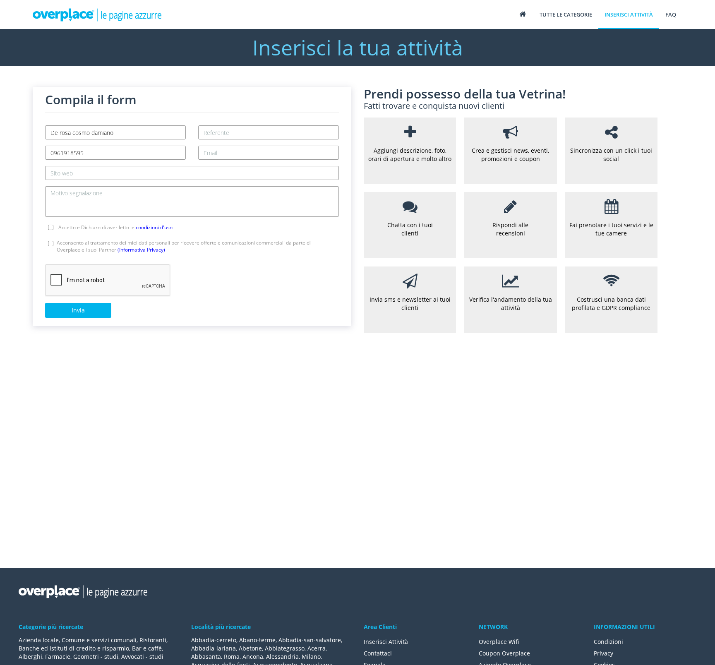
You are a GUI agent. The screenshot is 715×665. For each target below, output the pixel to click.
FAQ (670, 14)
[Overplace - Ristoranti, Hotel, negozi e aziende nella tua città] (97, 14)
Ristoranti (152, 640)
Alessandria (282, 656)
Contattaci (378, 653)
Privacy (603, 653)
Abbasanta (206, 656)
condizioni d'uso (154, 227)
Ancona (252, 656)
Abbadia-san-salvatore (309, 640)
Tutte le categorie (566, 14)
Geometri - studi (95, 656)
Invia (78, 310)
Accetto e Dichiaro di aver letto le (115, 227)
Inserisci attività (629, 14)
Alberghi (30, 656)
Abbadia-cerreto (213, 640)
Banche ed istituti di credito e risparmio (74, 648)
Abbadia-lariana (213, 648)
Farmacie (57, 656)
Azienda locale (39, 640)
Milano (311, 656)
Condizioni (608, 642)
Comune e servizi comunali (99, 640)
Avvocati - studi (142, 656)
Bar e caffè (147, 648)
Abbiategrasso (285, 648)
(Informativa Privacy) (141, 249)
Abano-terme (257, 640)
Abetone (250, 648)
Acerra (316, 648)
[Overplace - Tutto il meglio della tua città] (522, 14)
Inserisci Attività (386, 642)
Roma (232, 656)
